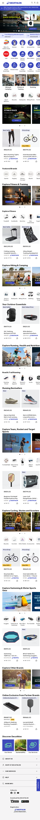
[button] (16, 30)
